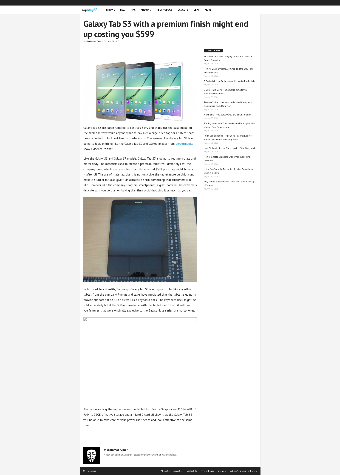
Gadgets (182, 9)
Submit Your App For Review (243, 471)
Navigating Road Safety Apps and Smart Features (227, 115)
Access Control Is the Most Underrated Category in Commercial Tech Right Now (228, 104)
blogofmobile (184, 144)
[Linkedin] (242, 2)
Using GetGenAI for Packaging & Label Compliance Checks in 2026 (228, 171)
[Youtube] (258, 2)
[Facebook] (231, 2)
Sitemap (222, 471)
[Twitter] (252, 2)
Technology (164, 9)
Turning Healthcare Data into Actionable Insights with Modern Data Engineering (229, 125)
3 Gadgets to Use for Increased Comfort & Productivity (229, 81)
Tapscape (91, 471)
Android (146, 9)
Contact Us (192, 471)
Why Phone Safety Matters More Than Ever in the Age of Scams (229, 183)
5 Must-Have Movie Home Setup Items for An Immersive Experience (225, 92)
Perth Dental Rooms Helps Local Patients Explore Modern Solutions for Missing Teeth (228, 138)
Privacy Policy (207, 471)
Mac (133, 9)
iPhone (110, 9)
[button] (255, 10)
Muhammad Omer (94, 41)
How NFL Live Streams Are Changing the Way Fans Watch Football (228, 71)
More (208, 9)
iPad (122, 9)
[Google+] (236, 2)
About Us (165, 471)
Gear (196, 9)
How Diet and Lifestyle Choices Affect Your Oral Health (230, 148)
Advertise (178, 471)
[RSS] (247, 2)
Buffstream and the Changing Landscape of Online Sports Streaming (228, 58)
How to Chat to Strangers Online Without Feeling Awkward (227, 159)
